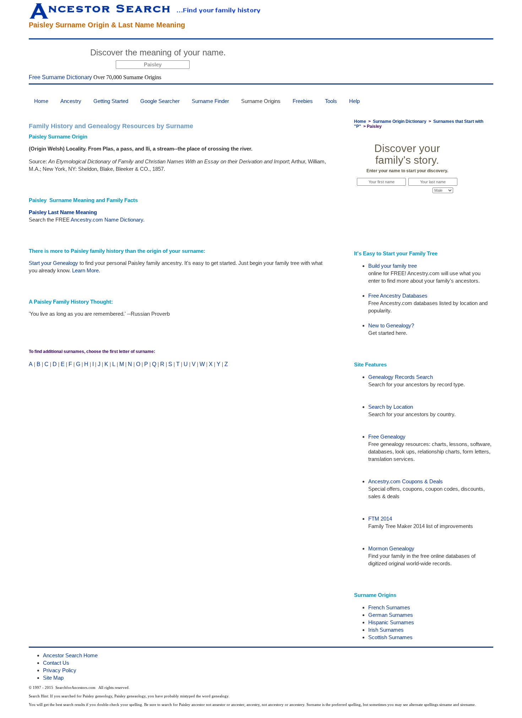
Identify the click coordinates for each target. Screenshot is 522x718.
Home (41, 101)
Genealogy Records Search (400, 377)
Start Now (256, 53)
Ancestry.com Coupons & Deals (405, 481)
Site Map (53, 678)
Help (354, 101)
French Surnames (389, 607)
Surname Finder (210, 101)
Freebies (303, 101)
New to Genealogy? (391, 325)
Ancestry (70, 101)
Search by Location (390, 407)
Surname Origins (261, 101)
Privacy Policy (59, 670)
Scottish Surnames (390, 637)
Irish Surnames (386, 630)
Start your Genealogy (53, 263)
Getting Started (110, 101)
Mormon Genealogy (391, 548)
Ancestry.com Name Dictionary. (108, 220)
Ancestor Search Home (70, 655)
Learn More (85, 270)
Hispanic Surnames (391, 622)
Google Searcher (160, 101)
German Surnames (390, 615)
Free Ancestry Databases (398, 296)
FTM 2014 (380, 519)
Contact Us (56, 663)
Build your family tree (392, 266)
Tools (331, 101)
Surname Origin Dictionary (399, 121)
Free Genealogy (387, 437)
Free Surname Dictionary (60, 77)
